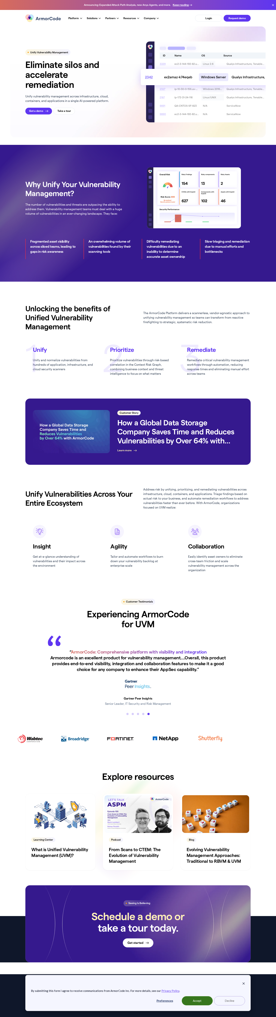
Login (208, 18)
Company (149, 18)
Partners (110, 18)
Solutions (92, 18)
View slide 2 (133, 726)
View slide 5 (148, 726)
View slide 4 (143, 726)
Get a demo (36, 110)
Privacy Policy (170, 990)
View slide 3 (138, 726)
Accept (197, 1000)
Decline (229, 1000)
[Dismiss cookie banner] (243, 983)
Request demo (237, 18)
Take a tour (64, 110)
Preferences (165, 1000)
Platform (73, 18)
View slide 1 (127, 726)
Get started (135, 954)
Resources (129, 18)
